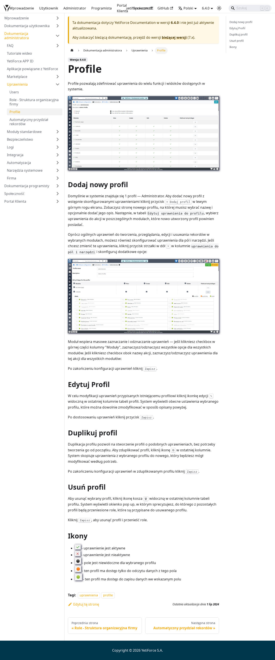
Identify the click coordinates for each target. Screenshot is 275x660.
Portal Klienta (122, 8)
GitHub (163, 8)
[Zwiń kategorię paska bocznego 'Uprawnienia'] (57, 84)
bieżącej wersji (174, 37)
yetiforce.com (137, 8)
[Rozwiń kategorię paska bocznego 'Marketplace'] (57, 76)
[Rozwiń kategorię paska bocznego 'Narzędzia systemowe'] (57, 170)
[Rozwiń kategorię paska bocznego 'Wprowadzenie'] (57, 18)
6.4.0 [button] (205, 8)
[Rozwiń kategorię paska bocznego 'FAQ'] (57, 45)
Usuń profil (236, 41)
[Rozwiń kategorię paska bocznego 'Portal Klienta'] (57, 201)
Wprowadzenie (21, 8)
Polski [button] (188, 8)
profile (108, 595)
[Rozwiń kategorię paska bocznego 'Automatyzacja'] (57, 162)
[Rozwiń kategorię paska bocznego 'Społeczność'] (57, 193)
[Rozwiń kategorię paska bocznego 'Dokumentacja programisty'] (57, 185)
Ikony (233, 47)
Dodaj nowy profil (240, 22)
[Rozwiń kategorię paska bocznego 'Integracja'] (57, 154)
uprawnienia (89, 595)
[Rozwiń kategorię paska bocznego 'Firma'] (57, 178)
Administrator (74, 8)
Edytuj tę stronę (86, 604)
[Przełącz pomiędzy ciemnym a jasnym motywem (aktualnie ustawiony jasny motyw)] (219, 8)
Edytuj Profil (237, 28)
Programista (101, 8)
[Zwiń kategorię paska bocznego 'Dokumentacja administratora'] (57, 35)
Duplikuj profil (238, 34)
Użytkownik (48, 8)
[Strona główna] (72, 50)
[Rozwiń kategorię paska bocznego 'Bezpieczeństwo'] (57, 139)
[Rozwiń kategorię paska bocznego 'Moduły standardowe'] (57, 131)
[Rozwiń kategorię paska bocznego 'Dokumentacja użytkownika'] (57, 25)
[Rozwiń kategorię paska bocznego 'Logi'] (57, 147)
